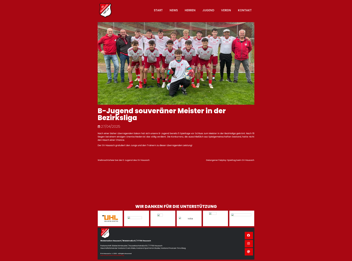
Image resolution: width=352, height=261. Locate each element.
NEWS (174, 10)
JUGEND (208, 10)
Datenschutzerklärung (116, 255)
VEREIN (226, 10)
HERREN (190, 10)
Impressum (104, 255)
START (158, 10)
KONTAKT (245, 10)
